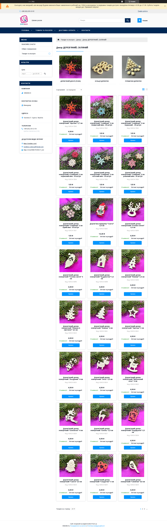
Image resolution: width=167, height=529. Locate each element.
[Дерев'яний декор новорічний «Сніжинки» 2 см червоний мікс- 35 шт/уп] (70, 158)
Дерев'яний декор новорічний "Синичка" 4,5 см (133, 481)
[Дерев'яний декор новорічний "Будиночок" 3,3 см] (101, 260)
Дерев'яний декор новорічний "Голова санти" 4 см (71, 277)
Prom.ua (94, 524)
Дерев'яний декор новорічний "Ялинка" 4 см (102, 327)
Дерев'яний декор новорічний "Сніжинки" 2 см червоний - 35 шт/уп (133, 123)
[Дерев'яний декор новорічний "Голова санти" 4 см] (70, 260)
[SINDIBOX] (24, 24)
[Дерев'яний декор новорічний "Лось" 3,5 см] (101, 363)
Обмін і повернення (29, 49)
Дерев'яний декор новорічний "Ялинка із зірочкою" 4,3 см (71, 328)
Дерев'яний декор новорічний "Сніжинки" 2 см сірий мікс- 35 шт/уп (70, 225)
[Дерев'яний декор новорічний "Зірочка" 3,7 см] (70, 107)
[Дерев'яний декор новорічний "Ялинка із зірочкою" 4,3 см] (70, 311)
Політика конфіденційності (96, 526)
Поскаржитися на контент (78, 526)
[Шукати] (128, 20)
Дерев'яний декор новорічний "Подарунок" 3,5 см (133, 430)
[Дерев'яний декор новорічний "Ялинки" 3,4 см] (132, 260)
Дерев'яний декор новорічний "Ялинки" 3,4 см (132, 276)
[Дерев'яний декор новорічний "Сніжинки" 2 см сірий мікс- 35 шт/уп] (70, 209)
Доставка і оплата (67, 30)
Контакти (86, 30)
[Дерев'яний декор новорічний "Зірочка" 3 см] (132, 311)
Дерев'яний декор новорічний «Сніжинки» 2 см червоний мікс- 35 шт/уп (71, 174)
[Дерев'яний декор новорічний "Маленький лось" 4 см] (132, 363)
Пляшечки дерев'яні (133, 81)
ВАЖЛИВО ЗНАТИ (28, 44)
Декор (78, 40)
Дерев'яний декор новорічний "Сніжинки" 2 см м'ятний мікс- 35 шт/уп (101, 174)
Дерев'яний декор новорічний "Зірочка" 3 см (133, 327)
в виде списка (147, 89)
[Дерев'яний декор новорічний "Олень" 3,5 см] (101, 414)
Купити (71, 140)
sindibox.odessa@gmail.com (34, 147)
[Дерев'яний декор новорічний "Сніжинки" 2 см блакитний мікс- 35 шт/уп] (101, 107)
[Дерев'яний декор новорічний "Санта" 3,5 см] (70, 465)
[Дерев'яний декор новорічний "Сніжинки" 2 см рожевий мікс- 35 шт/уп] (132, 158)
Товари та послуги (43, 30)
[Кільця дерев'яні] (102, 67)
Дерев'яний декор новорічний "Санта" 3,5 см (71, 481)
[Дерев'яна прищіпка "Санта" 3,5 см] (101, 209)
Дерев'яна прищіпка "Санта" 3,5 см (102, 224)
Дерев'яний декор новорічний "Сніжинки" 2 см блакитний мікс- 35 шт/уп (101, 123)
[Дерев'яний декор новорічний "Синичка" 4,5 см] (132, 465)
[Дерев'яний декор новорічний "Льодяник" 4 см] (70, 363)
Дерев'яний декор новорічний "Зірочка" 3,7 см (70, 122)
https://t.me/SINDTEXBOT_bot (34, 150)
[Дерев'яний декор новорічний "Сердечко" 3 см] (101, 465)
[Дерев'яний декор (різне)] (70, 67)
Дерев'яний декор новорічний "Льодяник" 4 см (71, 378)
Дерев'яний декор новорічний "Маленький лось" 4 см (133, 379)
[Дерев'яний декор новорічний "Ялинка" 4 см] (101, 311)
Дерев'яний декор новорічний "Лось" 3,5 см (101, 378)
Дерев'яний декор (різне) (70, 81)
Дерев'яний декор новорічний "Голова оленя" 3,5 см (132, 225)
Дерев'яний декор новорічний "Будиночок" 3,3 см (102, 277)
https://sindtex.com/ (30, 143)
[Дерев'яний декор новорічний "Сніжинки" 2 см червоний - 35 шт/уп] (132, 107)
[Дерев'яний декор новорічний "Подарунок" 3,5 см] (132, 414)
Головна (25, 30)
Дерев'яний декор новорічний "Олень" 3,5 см (102, 429)
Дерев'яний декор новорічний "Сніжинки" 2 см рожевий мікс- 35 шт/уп (133, 174)
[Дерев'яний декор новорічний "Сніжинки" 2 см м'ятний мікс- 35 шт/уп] (101, 158)
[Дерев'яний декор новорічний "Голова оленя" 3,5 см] (132, 209)
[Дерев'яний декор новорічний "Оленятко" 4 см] (70, 414)
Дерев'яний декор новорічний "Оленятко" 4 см (71, 429)
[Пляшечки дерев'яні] (133, 67)
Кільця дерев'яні (102, 81)
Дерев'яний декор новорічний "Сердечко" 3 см (102, 481)
